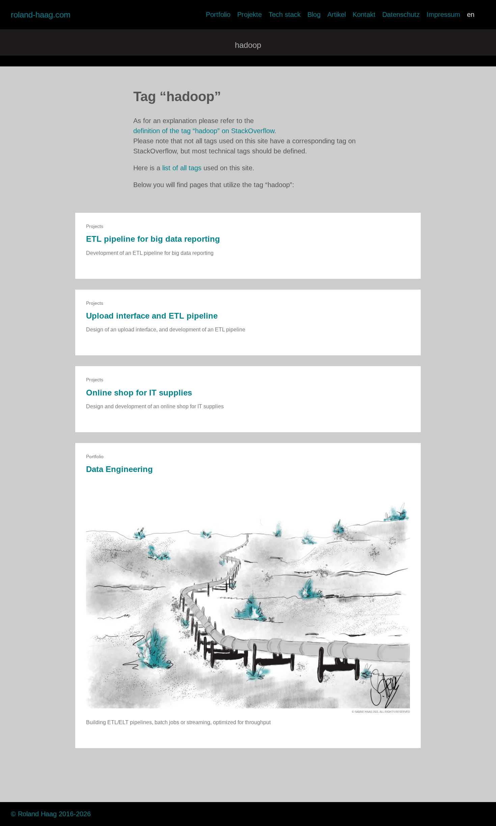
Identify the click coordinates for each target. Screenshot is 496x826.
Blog (314, 14)
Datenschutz (401, 14)
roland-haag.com (41, 14)
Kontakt (364, 14)
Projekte (249, 14)
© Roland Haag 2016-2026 (51, 814)
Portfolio (218, 14)
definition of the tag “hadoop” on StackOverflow (203, 131)
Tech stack (285, 14)
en (470, 14)
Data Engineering (119, 469)
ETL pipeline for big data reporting (153, 238)
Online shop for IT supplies (139, 392)
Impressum (443, 14)
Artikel (336, 14)
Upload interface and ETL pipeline (152, 315)
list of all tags (181, 168)
